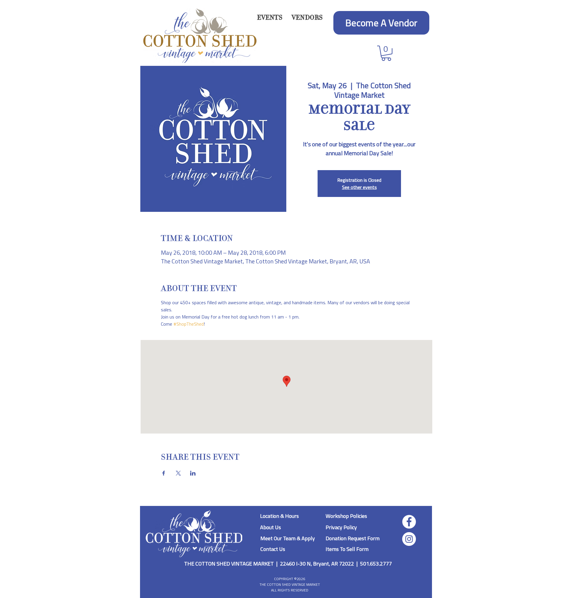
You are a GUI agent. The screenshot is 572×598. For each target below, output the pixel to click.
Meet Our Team (278, 538)
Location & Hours (279, 516)
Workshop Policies (346, 516)
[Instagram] (409, 539)
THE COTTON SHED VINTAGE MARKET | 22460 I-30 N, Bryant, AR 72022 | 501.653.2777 (288, 564)
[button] (307, 17)
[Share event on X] (178, 473)
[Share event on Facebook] (164, 473)
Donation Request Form (353, 538)
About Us (270, 527)
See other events (359, 187)
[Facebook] (409, 522)
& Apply (306, 538)
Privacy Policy (341, 527)
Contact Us (272, 549)
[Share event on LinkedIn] (193, 473)
